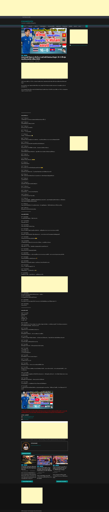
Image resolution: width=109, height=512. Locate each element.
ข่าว (25, 26)
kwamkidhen (27, 21)
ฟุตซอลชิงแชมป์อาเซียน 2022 (55, 439)
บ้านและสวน (65, 26)
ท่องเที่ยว (70, 26)
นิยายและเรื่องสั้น (51, 26)
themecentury (39, 510)
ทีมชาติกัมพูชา (43, 439)
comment (27, 439)
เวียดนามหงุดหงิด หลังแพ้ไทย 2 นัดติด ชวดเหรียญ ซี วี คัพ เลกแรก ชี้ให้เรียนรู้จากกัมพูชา (60, 468)
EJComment (31, 61)
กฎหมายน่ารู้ (58, 26)
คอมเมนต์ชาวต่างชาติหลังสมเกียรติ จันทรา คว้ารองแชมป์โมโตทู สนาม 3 (62, 481)
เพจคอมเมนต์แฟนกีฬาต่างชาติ (28, 416)
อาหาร (80, 26)
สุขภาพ (75, 26)
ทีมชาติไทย (48, 439)
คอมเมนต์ (30, 26)
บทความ (36, 26)
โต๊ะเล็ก (64, 439)
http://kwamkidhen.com (36, 445)
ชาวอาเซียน (39, 439)
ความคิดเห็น (31, 439)
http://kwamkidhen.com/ (28, 417)
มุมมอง (61, 439)
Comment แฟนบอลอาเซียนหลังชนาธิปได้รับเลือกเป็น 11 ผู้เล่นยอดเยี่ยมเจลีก (28, 468)
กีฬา (22, 55)
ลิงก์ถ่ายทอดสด (43, 26)
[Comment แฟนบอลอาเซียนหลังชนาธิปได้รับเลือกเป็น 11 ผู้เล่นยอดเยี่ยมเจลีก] (28, 460)
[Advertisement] (34, 8)
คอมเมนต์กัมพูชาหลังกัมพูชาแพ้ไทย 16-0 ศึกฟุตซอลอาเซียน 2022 (28, 481)
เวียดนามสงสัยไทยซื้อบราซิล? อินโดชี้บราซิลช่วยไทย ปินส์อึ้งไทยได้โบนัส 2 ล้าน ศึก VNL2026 (44, 469)
